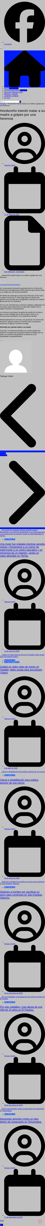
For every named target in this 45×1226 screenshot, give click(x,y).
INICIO (11, 88)
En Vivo (7, 98)
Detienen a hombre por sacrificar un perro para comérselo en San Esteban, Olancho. (21, 894)
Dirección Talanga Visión (13, 92)
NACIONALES (9, 272)
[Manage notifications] (40, 1221)
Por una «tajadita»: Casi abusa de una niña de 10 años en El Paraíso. (21, 1008)
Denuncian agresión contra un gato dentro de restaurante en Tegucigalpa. (21, 1120)
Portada (3, 104)
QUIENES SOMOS (11, 96)
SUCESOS (20, 272)
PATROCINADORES (15, 90)
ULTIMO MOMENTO (11, 662)
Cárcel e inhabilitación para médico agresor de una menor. (19, 781)
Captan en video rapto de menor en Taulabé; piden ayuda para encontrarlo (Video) (21, 669)
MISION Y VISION (11, 94)
